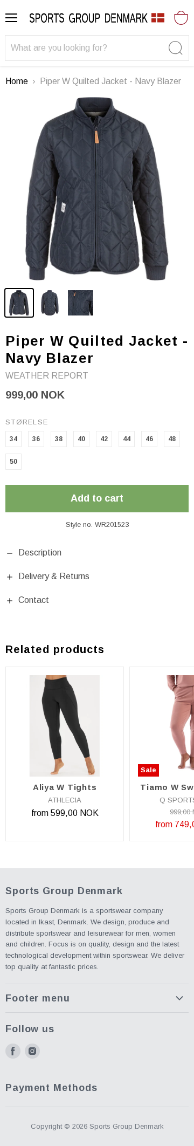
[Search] (174, 48)
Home (16, 81)
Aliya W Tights (65, 787)
